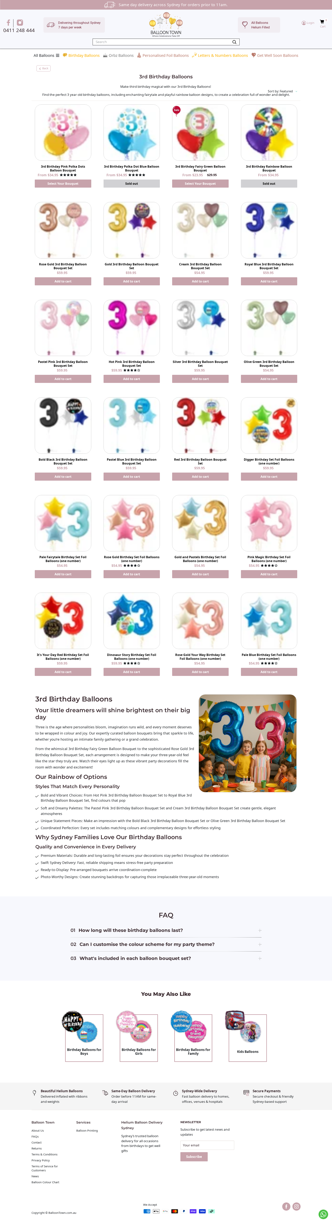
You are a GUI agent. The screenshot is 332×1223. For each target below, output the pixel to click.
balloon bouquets (138, 733)
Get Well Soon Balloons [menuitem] (277, 55)
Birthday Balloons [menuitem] (84, 55)
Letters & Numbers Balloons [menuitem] (223, 55)
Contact (37, 1142)
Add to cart (63, 281)
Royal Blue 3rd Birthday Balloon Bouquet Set (269, 266)
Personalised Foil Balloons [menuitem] (166, 55)
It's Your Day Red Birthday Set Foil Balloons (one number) (63, 657)
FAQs (35, 1136)
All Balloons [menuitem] (44, 55)
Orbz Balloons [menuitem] (121, 55)
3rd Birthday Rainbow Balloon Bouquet (269, 168)
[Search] (234, 42)
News (35, 1176)
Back (45, 68)
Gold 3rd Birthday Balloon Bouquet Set (132, 266)
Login (310, 23)
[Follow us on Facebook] (9, 23)
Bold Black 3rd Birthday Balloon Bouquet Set (63, 461)
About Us (38, 1130)
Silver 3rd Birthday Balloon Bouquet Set (200, 364)
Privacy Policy (41, 1160)
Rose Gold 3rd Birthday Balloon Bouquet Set (63, 266)
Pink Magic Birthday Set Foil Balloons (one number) (268, 559)
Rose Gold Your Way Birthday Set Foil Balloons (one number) (200, 657)
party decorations (162, 761)
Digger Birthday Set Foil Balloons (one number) (269, 461)
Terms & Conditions (44, 1154)
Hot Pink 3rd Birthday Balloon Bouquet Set (132, 364)
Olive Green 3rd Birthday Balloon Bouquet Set (269, 364)
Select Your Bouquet (62, 183)
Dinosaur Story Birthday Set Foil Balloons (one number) (131, 657)
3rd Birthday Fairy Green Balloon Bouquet (200, 168)
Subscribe (194, 1156)
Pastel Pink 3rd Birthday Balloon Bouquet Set (63, 364)
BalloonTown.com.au (62, 1213)
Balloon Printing (87, 1130)
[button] (322, 21)
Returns (37, 1148)
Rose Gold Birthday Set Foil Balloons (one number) (131, 559)
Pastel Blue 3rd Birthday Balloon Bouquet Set (132, 461)
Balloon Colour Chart (45, 1182)
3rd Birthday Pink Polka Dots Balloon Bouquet (63, 168)
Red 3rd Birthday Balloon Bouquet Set (200, 461)
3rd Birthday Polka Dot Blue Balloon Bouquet (131, 168)
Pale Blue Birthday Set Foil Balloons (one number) (269, 657)
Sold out (131, 183)
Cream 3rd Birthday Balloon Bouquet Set (200, 266)
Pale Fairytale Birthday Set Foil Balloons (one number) (62, 559)
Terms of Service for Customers (45, 1168)
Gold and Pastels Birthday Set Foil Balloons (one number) (200, 559)
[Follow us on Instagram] (21, 23)
